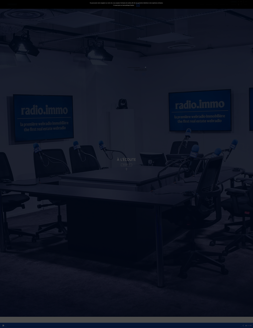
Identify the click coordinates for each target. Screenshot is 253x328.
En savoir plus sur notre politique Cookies (124, 5)
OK (138, 5)
